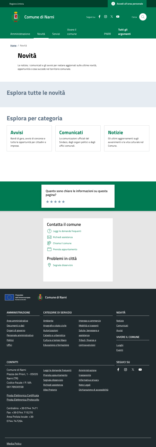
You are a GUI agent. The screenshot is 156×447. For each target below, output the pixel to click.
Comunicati (71, 132)
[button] (127, 3)
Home (13, 45)
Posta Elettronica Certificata (23, 395)
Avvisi (17, 132)
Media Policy (14, 444)
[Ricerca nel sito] (143, 17)
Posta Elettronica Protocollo (23, 400)
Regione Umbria (16, 3)
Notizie (115, 132)
